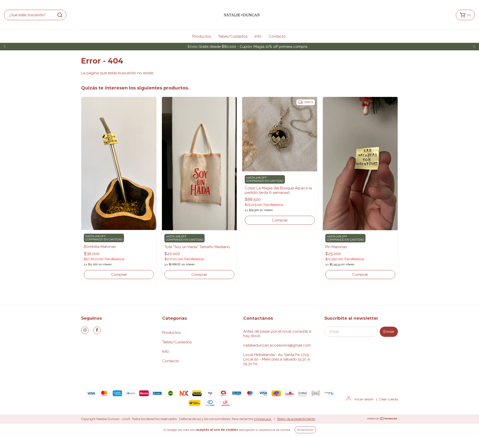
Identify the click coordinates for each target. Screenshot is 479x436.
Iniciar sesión (364, 399)
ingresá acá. (263, 419)
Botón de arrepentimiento (296, 419)
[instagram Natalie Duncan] (85, 330)
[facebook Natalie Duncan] (97, 330)
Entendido (305, 430)
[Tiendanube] (382, 419)
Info (258, 36)
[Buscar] (60, 14)
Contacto (277, 36)
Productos (201, 36)
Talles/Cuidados (232, 36)
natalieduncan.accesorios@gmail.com (277, 345)
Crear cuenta (388, 399)
